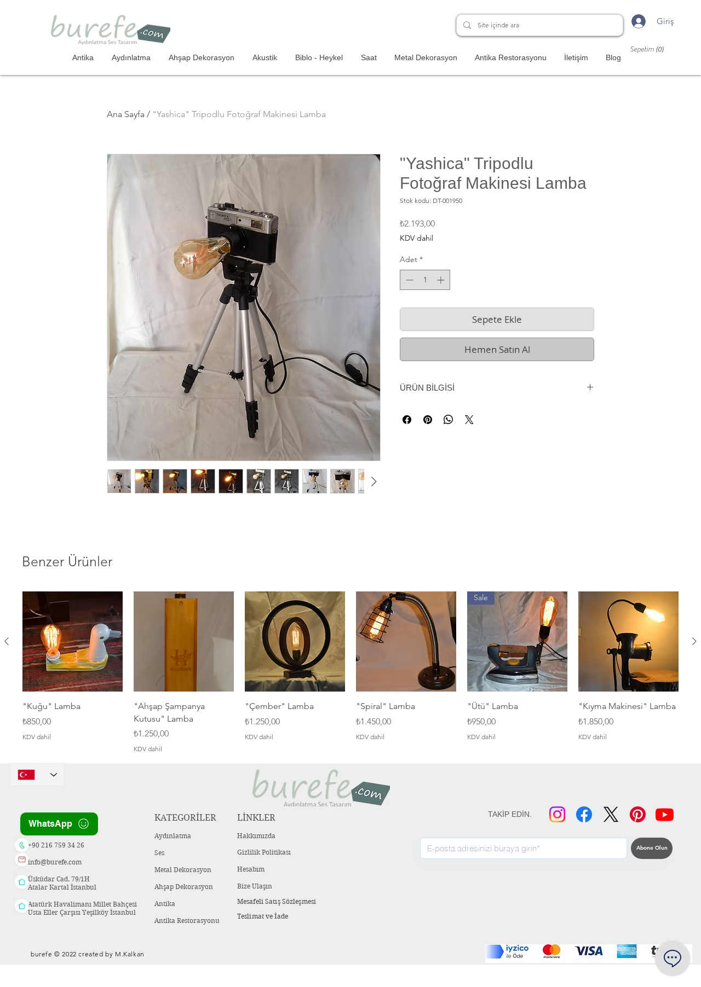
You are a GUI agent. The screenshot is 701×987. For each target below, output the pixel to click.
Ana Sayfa (126, 114)
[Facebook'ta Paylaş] (406, 419)
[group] (350, 672)
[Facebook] (584, 814)
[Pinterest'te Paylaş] (427, 419)
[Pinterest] (637, 814)
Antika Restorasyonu (187, 920)
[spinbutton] (425, 279)
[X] (611, 814)
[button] (652, 49)
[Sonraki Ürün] (694, 641)
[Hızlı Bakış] (72, 641)
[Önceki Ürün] (6, 641)
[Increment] (442, 279)
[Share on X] (469, 419)
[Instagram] (557, 814)
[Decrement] (408, 279)
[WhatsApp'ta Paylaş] (448, 419)
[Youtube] (664, 814)
